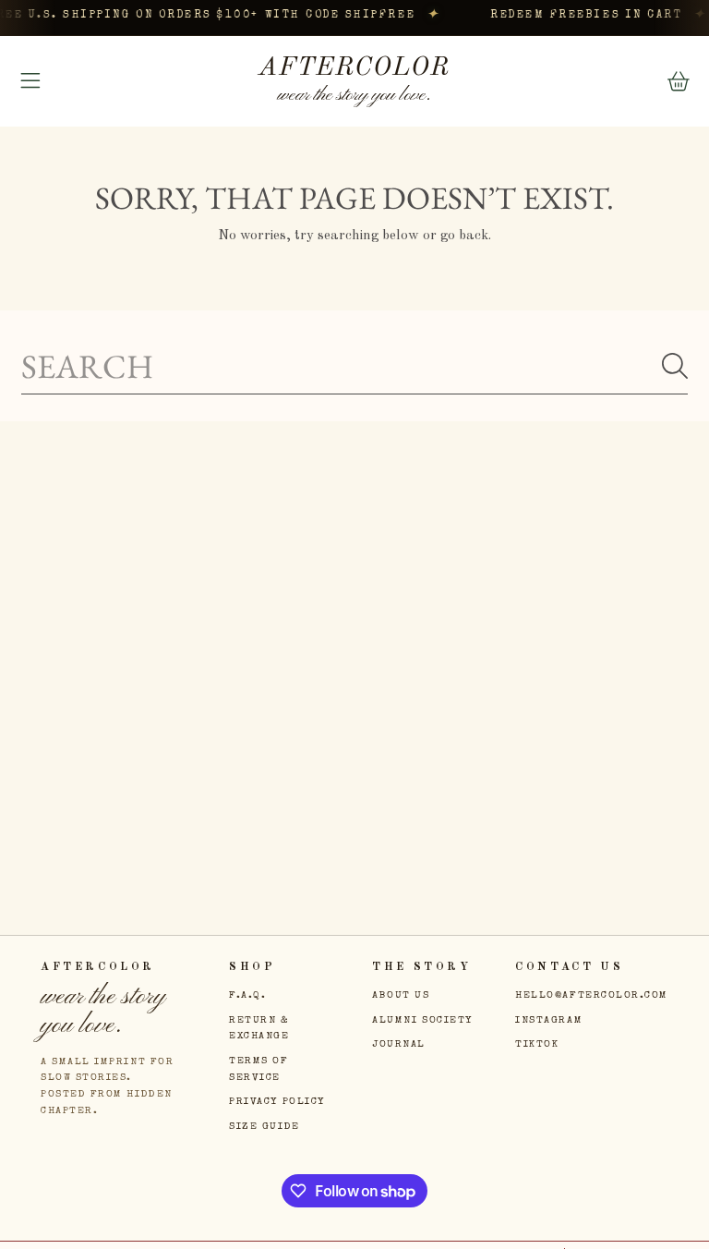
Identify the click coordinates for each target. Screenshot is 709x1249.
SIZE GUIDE (264, 1127)
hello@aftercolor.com (591, 995)
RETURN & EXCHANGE (259, 1028)
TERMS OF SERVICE (258, 1069)
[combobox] (354, 366)
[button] (30, 81)
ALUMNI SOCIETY (422, 1020)
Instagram (549, 1020)
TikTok (537, 1044)
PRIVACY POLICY (277, 1102)
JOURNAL (399, 1044)
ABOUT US (400, 995)
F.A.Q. (247, 995)
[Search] (675, 366)
